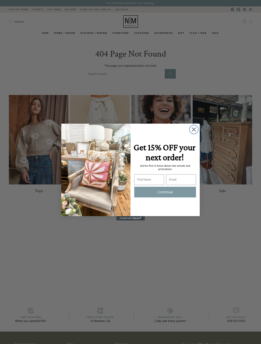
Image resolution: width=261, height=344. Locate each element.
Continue (165, 192)
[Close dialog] (193, 129)
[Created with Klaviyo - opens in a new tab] (130, 218)
